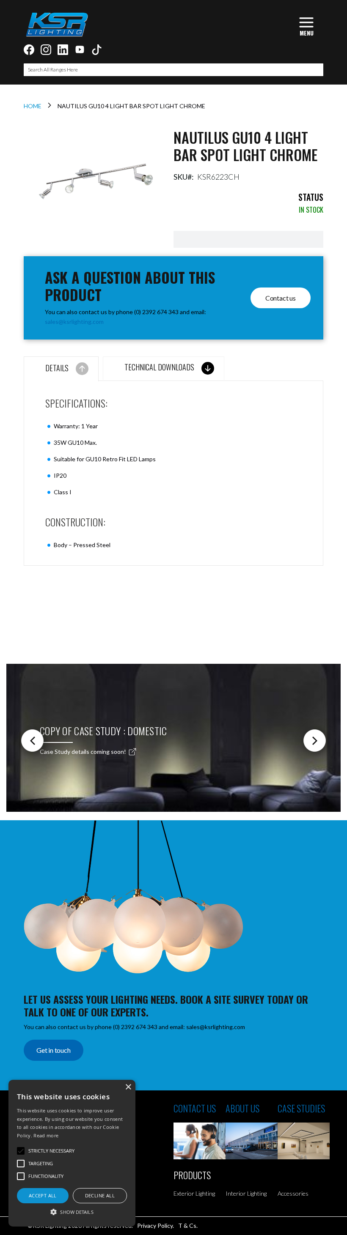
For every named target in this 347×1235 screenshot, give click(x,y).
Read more (45, 1135)
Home (32, 106)
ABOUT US (242, 1108)
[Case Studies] (304, 1141)
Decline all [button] (100, 1195)
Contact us (280, 298)
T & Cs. (188, 1225)
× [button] (128, 1087)
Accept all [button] (43, 1195)
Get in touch (53, 1050)
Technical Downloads (159, 366)
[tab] (61, 368)
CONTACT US (195, 1108)
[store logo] (56, 24)
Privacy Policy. (155, 1225)
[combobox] (173, 69)
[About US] (252, 1141)
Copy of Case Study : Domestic (103, 730)
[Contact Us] (200, 1141)
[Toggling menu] (306, 25)
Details (57, 367)
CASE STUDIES (301, 1108)
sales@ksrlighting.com (74, 321)
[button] (72, 1212)
